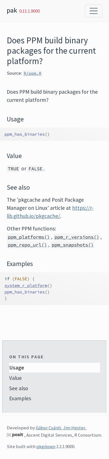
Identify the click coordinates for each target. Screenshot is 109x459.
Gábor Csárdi (48, 428)
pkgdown (45, 446)
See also (18, 388)
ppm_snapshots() (73, 245)
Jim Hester (74, 428)
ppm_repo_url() (27, 245)
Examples (20, 398)
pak (12, 10)
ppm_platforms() (29, 237)
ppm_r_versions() (76, 237)
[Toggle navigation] (93, 10)
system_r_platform (25, 285)
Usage (16, 367)
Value (15, 378)
